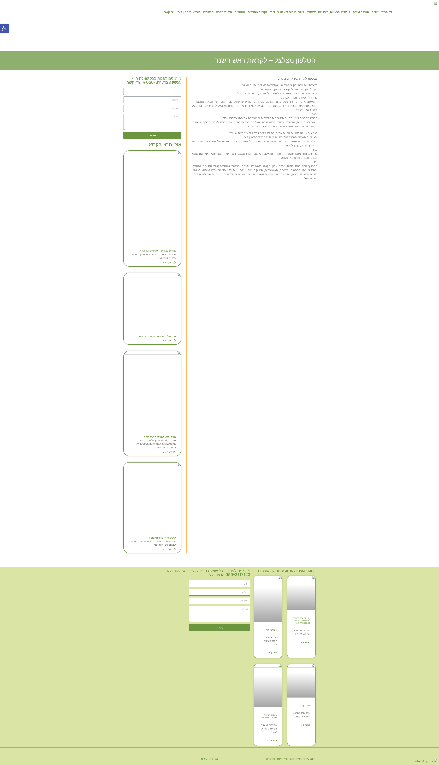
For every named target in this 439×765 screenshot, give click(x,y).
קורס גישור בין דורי (188, 12)
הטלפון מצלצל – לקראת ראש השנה (158, 250)
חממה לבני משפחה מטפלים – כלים (157, 336)
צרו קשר (169, 12)
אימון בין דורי (304, 705)
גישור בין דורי (271, 630)
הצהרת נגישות (209, 759)
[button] (4, 28)
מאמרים (240, 12)
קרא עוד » (305, 642)
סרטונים (208, 12)
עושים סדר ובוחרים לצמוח (162, 537)
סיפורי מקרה (224, 12)
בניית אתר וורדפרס (277, 759)
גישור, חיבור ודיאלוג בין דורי (287, 12)
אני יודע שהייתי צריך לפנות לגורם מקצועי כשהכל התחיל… (301, 620)
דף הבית (386, 12)
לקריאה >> (169, 262)
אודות (375, 12)
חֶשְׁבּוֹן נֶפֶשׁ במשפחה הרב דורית (160, 436)
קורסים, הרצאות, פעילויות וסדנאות (328, 12)
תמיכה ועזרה (361, 12)
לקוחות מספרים (257, 12)
